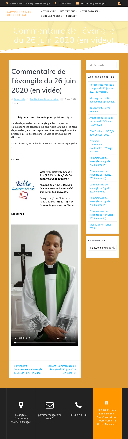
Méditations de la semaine (44, 99)
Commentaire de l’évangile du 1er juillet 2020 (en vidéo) (101, 215)
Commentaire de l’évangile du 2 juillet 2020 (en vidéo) (100, 201)
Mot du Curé (48, 11)
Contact (71, 16)
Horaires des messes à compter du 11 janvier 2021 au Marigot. (102, 88)
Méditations (67, 11)
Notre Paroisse (89, 11)
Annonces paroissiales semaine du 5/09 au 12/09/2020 (102, 121)
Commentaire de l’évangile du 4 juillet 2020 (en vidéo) (100, 175)
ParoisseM (19, 99)
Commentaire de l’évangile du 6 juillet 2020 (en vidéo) (100, 161)
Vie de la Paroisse (51, 16)
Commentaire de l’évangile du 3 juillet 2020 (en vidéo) (100, 188)
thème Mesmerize (107, 424)
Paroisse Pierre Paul (18, 14)
